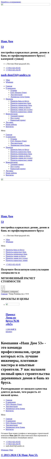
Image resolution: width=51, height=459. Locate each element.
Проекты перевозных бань (21, 105)
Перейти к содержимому (11, 2)
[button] (25, 131)
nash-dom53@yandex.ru (15, 74)
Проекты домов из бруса (20, 107)
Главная (9, 86)
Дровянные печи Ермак (20, 97)
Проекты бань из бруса (19, 101)
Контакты (10, 127)
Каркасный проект (18, 120)
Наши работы (11, 124)
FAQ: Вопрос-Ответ (18, 93)
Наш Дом (7, 41)
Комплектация (11, 114)
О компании (11, 88)
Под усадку (15, 118)
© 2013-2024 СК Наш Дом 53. (19, 455)
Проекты (9, 99)
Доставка (9, 122)
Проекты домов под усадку (21, 110)
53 (2, 46)
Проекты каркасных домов (21, 112)
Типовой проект (17, 116)
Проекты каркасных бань (20, 103)
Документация (16, 95)
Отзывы (13, 90)
